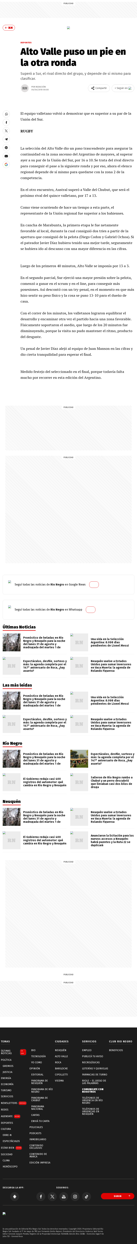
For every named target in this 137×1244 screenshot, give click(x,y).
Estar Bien (11, 1147)
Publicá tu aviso (92, 1056)
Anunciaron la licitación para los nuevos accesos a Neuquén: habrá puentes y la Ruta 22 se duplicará (112, 840)
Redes (4, 1109)
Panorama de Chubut (39, 1099)
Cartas (35, 1115)
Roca (58, 1062)
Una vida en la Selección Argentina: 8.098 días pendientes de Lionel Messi (110, 642)
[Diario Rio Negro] (4, 1219)
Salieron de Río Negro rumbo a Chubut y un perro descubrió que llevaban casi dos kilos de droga (112, 782)
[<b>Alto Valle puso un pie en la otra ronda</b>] (6, 114)
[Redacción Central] (25, 88)
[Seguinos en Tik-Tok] (86, 1196)
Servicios (7, 1096)
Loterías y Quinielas (95, 1068)
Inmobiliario (37, 1139)
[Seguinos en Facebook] (40, 1196)
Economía (7, 1084)
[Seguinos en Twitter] (52, 1196)
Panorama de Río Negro (42, 1090)
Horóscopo (10, 1166)
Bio (33, 1050)
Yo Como (36, 1062)
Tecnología (38, 1056)
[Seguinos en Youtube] (63, 1196)
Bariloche (61, 1068)
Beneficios (116, 1050)
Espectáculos (11, 1141)
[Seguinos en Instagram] (75, 1196)
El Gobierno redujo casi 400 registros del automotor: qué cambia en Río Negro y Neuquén (44, 782)
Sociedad (6, 1154)
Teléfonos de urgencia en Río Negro (92, 1100)
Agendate (10, 1116)
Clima (6, 1160)
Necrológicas (91, 1062)
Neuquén (60, 1050)
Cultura (6, 1129)
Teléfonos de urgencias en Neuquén (90, 1111)
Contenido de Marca (38, 1155)
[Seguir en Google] (6, 164)
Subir (118, 1196)
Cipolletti (61, 1074)
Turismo (6, 1090)
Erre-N (7, 1135)
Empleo (87, 1050)
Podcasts (35, 1133)
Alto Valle (61, 1056)
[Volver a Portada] (9, 28)
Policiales (36, 1127)
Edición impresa (39, 1162)
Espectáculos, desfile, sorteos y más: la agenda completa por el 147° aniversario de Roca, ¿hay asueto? (45, 665)
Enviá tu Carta (40, 1121)
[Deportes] (68, 27)
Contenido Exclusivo (36, 1147)
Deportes (26, 43)
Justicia (7, 1072)
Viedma (59, 1080)
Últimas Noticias (12, 1052)
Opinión (34, 1068)
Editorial (37, 1074)
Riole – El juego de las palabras (94, 1082)
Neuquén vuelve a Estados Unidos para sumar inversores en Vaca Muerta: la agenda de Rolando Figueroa (111, 665)
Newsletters (13, 1103)
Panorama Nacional (37, 1108)
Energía (6, 1078)
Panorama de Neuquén (39, 1082)
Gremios (8, 1066)
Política (6, 1059)
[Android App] (14, 1196)
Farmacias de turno (94, 1074)
